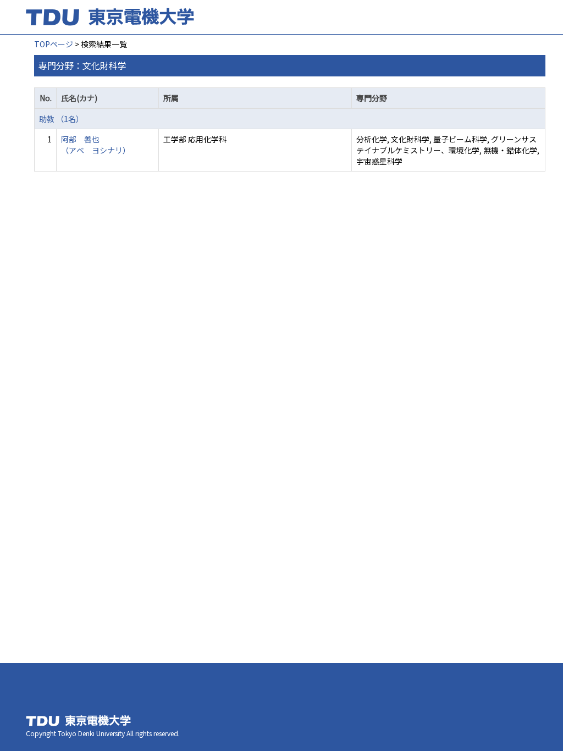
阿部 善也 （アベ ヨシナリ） (95, 145)
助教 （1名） (61, 118)
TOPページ (53, 43)
